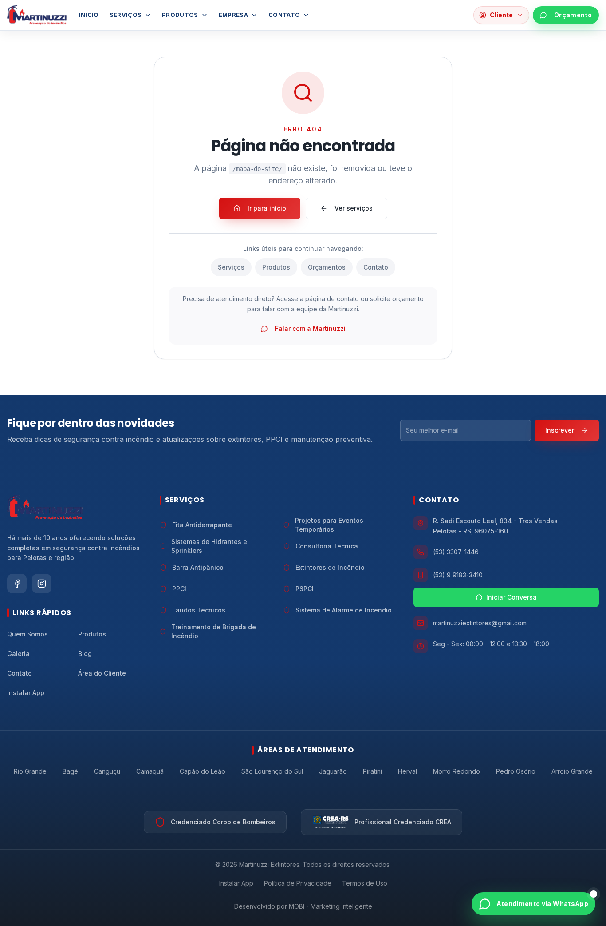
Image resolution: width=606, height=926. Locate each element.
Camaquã (150, 771)
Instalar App (236, 883)
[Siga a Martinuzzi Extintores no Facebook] (17, 583)
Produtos (180, 14)
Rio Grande (30, 771)
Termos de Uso (364, 883)
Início (89, 14)
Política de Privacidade (297, 883)
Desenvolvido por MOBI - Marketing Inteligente (303, 906)
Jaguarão (333, 771)
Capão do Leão (202, 771)
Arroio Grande (572, 771)
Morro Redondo (456, 771)
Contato (284, 14)
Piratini (372, 771)
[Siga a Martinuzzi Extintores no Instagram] (41, 583)
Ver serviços (353, 208)
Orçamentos (327, 267)
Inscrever (559, 430)
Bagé (70, 771)
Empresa (233, 14)
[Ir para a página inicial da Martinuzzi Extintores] (45, 507)
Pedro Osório (515, 771)
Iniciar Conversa (511, 597)
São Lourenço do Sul (272, 771)
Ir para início (267, 208)
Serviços (126, 14)
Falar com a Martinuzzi (310, 328)
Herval (407, 771)
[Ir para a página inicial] (37, 15)
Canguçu (107, 771)
